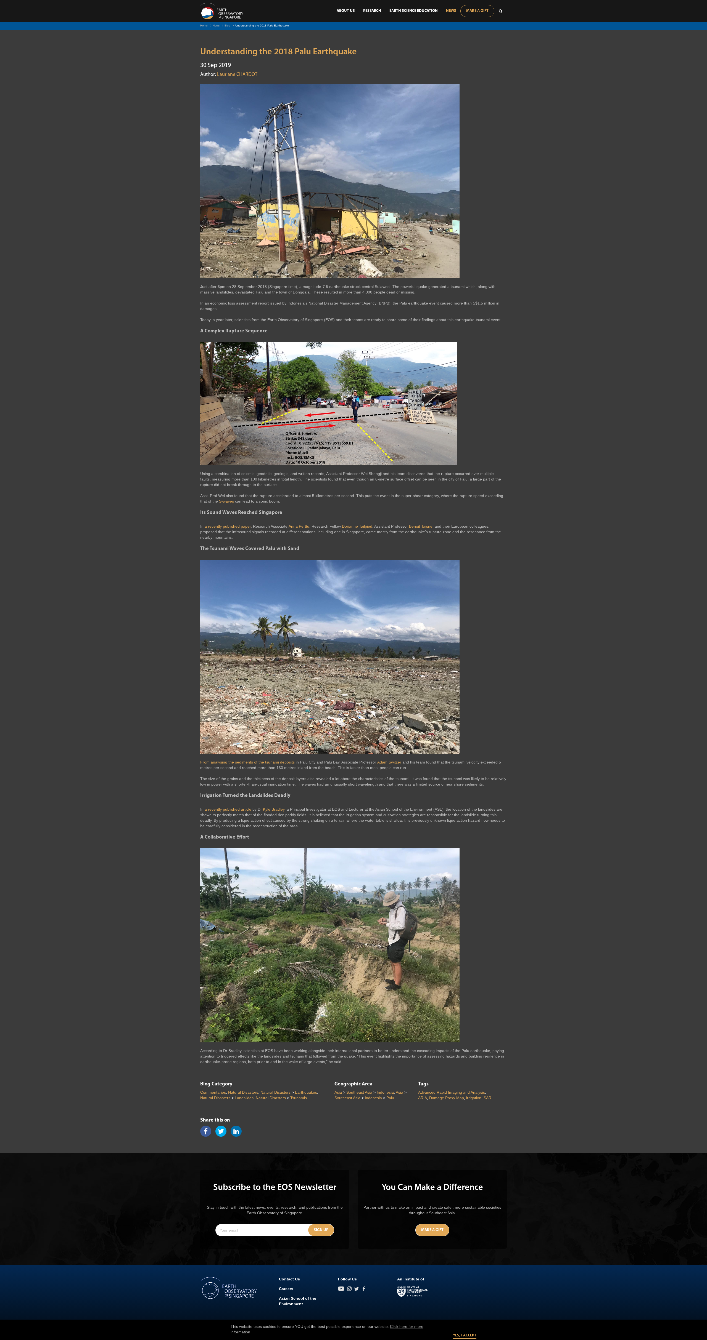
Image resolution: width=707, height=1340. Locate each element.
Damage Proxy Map (446, 1098)
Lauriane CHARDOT (237, 74)
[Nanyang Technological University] (412, 1291)
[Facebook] (207, 1131)
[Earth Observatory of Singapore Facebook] (364, 1288)
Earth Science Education (413, 11)
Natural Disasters (243, 1092)
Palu (390, 1098)
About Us (346, 11)
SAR (487, 1098)
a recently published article (228, 809)
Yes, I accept (464, 1335)
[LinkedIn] (238, 1131)
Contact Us (289, 1279)
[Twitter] (223, 1131)
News (451, 11)
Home (204, 25)
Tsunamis (298, 1098)
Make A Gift (477, 11)
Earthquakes (306, 1092)
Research (372, 11)
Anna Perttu (299, 526)
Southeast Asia (359, 1092)
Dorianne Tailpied (357, 526)
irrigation (473, 1098)
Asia (338, 1092)
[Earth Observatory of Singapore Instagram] (349, 1288)
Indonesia (385, 1092)
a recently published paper (228, 526)
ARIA (422, 1098)
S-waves (226, 501)
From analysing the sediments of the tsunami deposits (247, 762)
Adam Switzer (389, 762)
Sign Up (321, 1230)
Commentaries (213, 1092)
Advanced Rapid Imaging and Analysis (451, 1092)
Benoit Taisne (420, 526)
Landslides (244, 1098)
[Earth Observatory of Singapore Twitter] (356, 1288)
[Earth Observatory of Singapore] (221, 11)
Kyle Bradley (273, 809)
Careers (286, 1288)
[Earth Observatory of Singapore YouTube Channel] (341, 1288)
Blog (227, 25)
